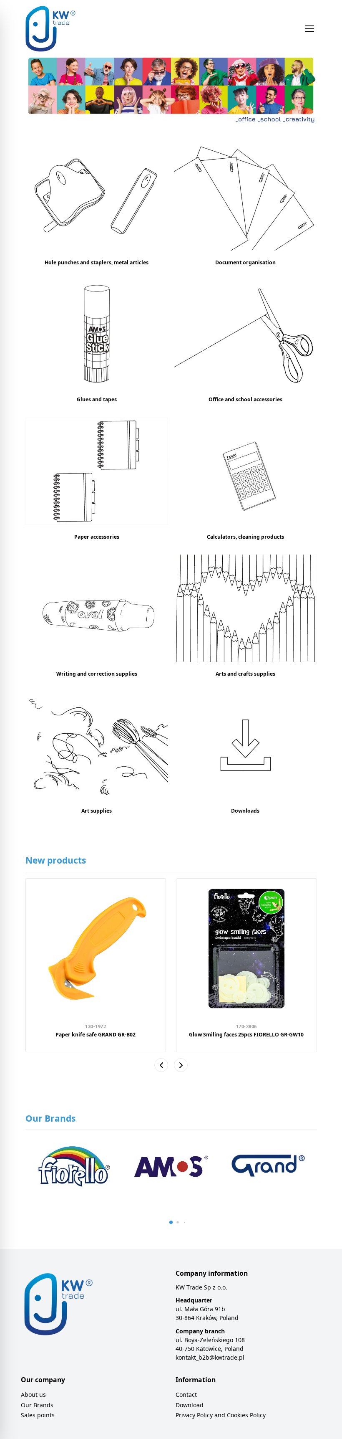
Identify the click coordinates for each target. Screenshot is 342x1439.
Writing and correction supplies (96, 673)
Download (190, 1405)
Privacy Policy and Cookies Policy (221, 1415)
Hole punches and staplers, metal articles (96, 262)
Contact (186, 1394)
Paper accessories (96, 536)
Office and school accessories (245, 399)
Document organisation (245, 262)
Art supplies (96, 810)
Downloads (245, 810)
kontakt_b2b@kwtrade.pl (210, 1357)
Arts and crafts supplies (245, 673)
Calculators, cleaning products (245, 536)
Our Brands (37, 1405)
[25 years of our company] (171, 92)
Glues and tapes (97, 399)
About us (33, 1394)
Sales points (38, 1415)
